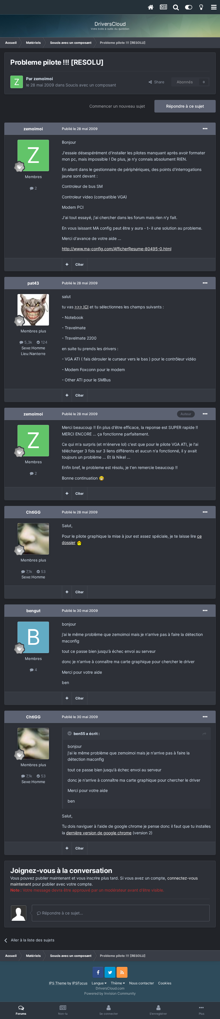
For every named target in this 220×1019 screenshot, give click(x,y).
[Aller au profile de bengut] (33, 637)
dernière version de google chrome (98, 832)
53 (43, 571)
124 (43, 342)
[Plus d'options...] (205, 128)
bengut (33, 610)
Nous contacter (141, 983)
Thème (117, 983)
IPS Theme (57, 983)
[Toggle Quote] (70, 733)
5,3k (27, 342)
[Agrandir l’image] (101, 478)
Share (158, 82)
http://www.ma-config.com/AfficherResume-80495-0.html (116, 248)
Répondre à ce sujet (185, 106)
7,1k (28, 571)
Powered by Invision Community (110, 993)
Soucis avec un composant (91, 84)
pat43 (33, 283)
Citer (79, 264)
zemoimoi (43, 78)
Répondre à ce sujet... (62, 912)
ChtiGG (33, 512)
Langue (98, 983)
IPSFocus (79, 983)
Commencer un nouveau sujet (117, 106)
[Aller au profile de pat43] (33, 310)
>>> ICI (81, 306)
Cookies (164, 983)
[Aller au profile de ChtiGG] (33, 539)
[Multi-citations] (67, 264)
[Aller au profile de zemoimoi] (16, 82)
